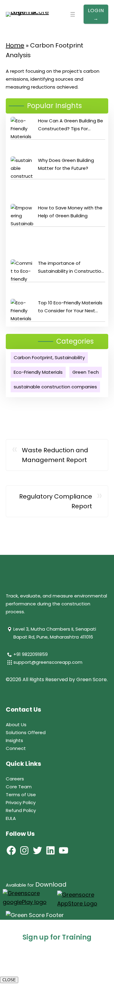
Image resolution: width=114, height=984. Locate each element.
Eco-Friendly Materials (38, 372)
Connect (16, 748)
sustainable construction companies (55, 386)
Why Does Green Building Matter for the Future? (66, 164)
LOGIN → (96, 14)
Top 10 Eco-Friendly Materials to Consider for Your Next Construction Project (70, 307)
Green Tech (85, 372)
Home (15, 45)
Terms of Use (21, 794)
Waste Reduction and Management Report (55, 455)
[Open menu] (72, 14)
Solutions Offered (26, 732)
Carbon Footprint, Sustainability (49, 357)
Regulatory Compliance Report (55, 501)
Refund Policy (21, 810)
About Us (16, 724)
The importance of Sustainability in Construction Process (71, 267)
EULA (11, 818)
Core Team (19, 786)
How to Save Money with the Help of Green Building (70, 212)
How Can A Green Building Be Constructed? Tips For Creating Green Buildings (70, 125)
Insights (14, 740)
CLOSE (9, 980)
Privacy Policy (21, 802)
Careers (15, 779)
